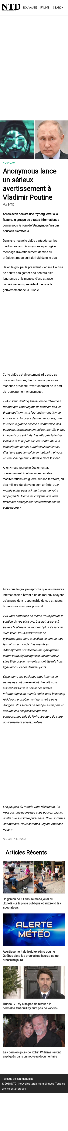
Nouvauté (30, 7)
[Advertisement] (34, 72)
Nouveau (9, 162)
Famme (44, 7)
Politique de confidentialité (17, 1078)
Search (58, 7)
